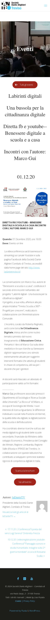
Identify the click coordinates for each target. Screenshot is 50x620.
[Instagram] (24, 578)
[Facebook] (18, 578)
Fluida (24, 610)
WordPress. (34, 610)
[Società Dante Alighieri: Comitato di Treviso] (13, 5)
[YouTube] (32, 578)
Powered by (15, 610)
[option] (25, 49)
